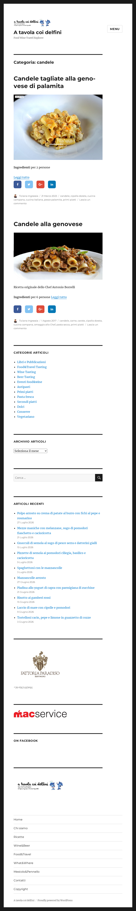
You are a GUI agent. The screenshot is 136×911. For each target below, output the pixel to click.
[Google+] (40, 184)
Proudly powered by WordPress (55, 900)
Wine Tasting (26, 372)
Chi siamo (21, 828)
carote (81, 320)
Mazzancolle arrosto (31, 578)
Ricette (19, 837)
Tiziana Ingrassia (28, 195)
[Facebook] (18, 184)
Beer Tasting (26, 377)
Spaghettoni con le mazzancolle (39, 568)
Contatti (20, 880)
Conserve (23, 411)
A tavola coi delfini (37, 32)
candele (65, 195)
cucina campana (23, 324)
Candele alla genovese (48, 223)
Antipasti (23, 387)
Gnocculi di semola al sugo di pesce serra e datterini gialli (57, 543)
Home (18, 819)
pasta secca (63, 324)
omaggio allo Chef (44, 324)
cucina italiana (34, 199)
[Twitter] (29, 184)
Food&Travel (22, 854)
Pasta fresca (25, 397)
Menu (115, 29)
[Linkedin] (52, 184)
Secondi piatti (27, 402)
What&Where (23, 863)
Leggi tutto (21, 177)
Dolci (20, 406)
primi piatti (69, 199)
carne (73, 320)
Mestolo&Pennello (26, 871)
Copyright (21, 889)
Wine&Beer (22, 845)
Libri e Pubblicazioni (31, 362)
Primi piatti (25, 392)
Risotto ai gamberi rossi (33, 597)
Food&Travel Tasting (32, 367)
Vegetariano (25, 416)
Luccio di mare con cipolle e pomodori (43, 607)
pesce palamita (53, 199)
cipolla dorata (78, 195)
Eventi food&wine (29, 382)
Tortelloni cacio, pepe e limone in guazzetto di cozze (54, 617)
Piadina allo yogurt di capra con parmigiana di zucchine (56, 587)
